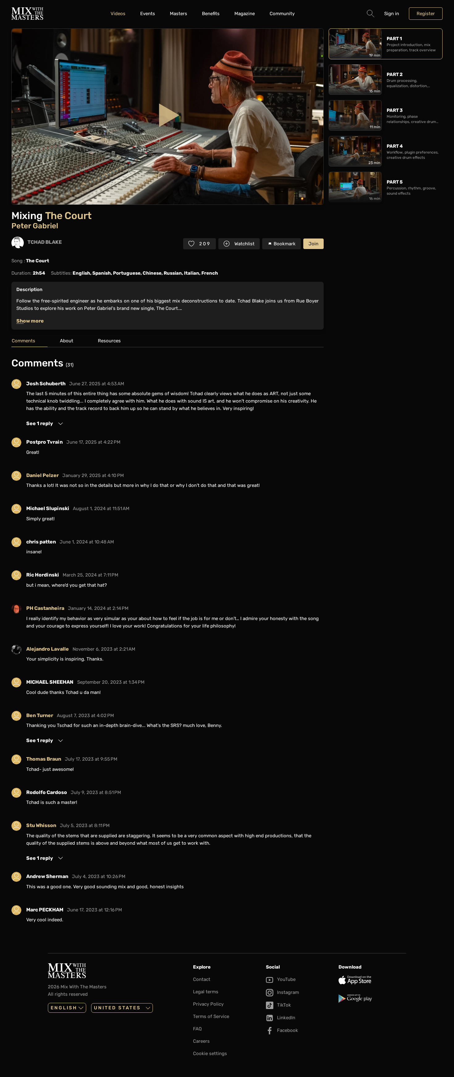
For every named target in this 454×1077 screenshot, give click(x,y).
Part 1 (394, 38)
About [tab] (66, 341)
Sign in (391, 13)
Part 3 (395, 110)
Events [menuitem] (147, 13)
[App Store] (372, 980)
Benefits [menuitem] (211, 13)
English (64, 1008)
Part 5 (395, 182)
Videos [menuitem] (118, 13)
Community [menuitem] (282, 13)
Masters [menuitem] (178, 13)
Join (313, 244)
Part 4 (395, 146)
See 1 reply (39, 423)
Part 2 (395, 74)
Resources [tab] (109, 341)
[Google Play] (372, 998)
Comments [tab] (23, 341)
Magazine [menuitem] (244, 13)
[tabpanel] (167, 642)
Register (426, 13)
